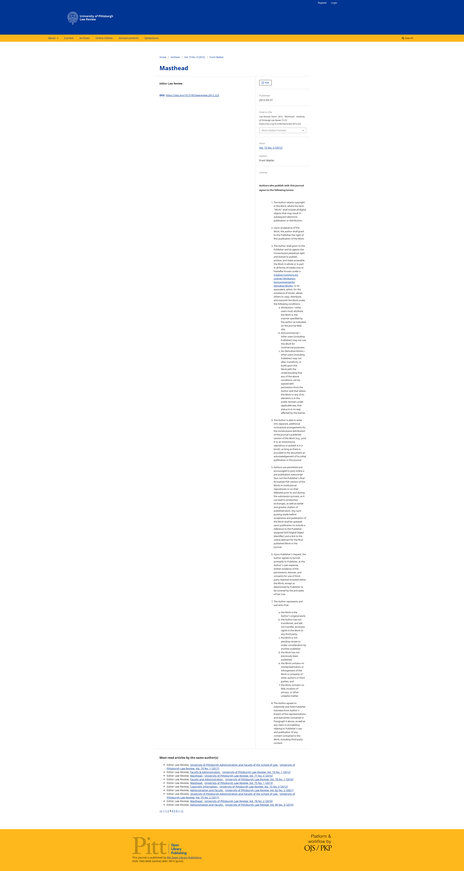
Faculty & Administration (205, 772)
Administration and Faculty (207, 790)
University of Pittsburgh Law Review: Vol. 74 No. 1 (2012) (256, 772)
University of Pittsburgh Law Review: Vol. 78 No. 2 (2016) (238, 801)
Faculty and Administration (207, 779)
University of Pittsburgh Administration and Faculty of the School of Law (234, 765)
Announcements (129, 38)
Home (163, 57)
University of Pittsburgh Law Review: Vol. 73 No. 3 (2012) (253, 786)
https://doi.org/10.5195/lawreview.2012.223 (192, 95)
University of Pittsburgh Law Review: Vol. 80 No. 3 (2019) (259, 804)
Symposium (151, 38)
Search (408, 38)
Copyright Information (204, 786)
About (52, 38)
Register (322, 2)
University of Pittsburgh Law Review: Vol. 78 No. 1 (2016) (259, 779)
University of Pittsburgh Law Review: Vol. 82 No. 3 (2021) (259, 790)
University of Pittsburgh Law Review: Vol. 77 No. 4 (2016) (238, 775)
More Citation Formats (274, 130)
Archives (84, 38)
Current (69, 38)
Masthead (196, 775)
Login (334, 2)
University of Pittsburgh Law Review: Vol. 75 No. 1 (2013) (238, 783)
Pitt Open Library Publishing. (184, 857)
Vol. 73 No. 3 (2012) (194, 57)
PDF (266, 82)
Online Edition (104, 38)
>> (182, 811)
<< (161, 811)
